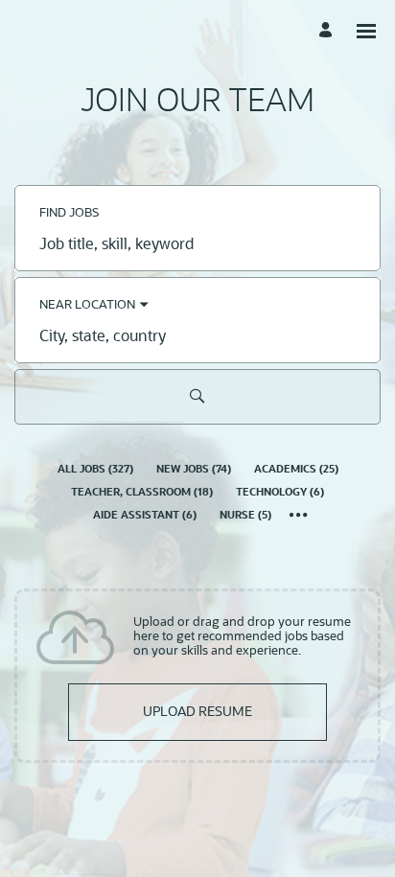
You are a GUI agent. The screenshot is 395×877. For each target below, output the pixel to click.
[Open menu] (366, 31)
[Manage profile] (328, 30)
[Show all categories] (299, 516)
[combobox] (197, 245)
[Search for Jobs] (197, 397)
